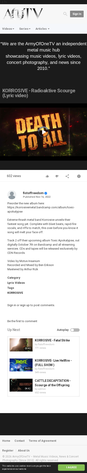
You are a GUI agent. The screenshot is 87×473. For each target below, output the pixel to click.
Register (7, 450)
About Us (24, 450)
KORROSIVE (15, 292)
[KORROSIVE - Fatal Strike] (21, 344)
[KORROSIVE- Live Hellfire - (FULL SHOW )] (21, 365)
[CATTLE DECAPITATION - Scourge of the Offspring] (21, 385)
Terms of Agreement (42, 440)
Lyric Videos (16, 282)
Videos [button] (7, 28)
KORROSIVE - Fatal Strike (52, 340)
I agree (71, 467)
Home (6, 440)
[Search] (65, 14)
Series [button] (23, 28)
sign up (25, 305)
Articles (41, 28)
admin (42, 389)
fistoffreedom (33, 193)
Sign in (76, 14)
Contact (19, 440)
